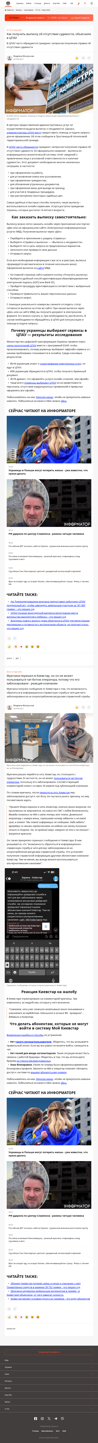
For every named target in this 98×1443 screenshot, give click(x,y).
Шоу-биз (56, 3)
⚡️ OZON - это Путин (57, 17)
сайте (40, 268)
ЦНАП (9, 658)
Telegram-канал (44, 397)
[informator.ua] (8, 3)
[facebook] (35, 1418)
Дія (17, 658)
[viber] (62, 1418)
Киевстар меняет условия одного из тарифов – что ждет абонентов (50, 1298)
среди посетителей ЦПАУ (21, 345)
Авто (58, 1431)
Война (28, 3)
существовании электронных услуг (60, 363)
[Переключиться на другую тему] (78, 3)
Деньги (47, 3)
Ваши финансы (47, 1431)
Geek (64, 1431)
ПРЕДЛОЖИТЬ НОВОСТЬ (49, 1352)
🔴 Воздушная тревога (33, 17)
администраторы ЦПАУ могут (24, 132)
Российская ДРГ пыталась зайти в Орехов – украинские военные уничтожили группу (48, 546)
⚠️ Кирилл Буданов (80, 17)
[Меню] (91, 3)
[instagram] (42, 1418)
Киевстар (11, 1329)
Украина (19, 3)
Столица (37, 3)
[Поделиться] (83, 57)
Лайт (65, 3)
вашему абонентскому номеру (48, 1072)
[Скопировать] (89, 57)
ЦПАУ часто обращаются (23, 147)
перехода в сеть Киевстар (55, 792)
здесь (64, 401)
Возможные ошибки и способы (25, 1035)
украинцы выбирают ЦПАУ (40, 382)
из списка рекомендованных (34, 1060)
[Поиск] (85, 3)
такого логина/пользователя (33, 1041)
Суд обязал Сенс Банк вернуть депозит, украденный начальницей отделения (45, 571)
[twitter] (49, 1418)
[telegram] (55, 1418)
